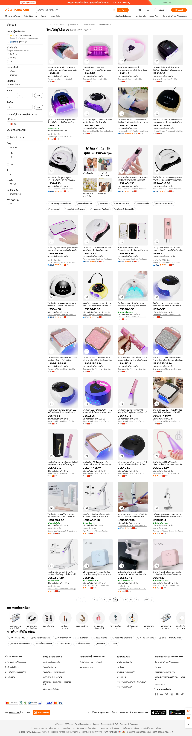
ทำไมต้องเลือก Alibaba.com (16, 662)
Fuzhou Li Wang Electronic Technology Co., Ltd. (133, 317)
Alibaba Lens (14, 712)
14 (120, 600)
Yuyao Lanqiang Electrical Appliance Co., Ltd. (63, 189)
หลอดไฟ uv (101, 644)
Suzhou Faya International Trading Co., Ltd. (63, 589)
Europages (134, 724)
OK (38, 95)
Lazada (96, 724)
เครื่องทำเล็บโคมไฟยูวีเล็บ (125, 209)
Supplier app (103, 712)
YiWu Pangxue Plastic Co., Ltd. (60, 136)
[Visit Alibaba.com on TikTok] (182, 694)
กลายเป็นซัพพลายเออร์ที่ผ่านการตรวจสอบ (170, 678)
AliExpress (59, 724)
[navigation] (25, 312)
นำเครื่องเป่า (84, 638)
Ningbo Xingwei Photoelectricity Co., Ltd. (168, 131)
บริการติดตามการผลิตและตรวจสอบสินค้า (57, 683)
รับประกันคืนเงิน (49, 667)
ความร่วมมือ (160, 684)
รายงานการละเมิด (124, 687)
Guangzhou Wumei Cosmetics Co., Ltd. (168, 531)
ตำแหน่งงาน (10, 677)
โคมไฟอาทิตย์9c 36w (64, 638)
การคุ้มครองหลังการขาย (52, 677)
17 (136, 600)
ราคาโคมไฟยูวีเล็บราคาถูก (76, 209)
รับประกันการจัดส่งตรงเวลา (54, 672)
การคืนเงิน (121, 677)
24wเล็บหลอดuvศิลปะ (18, 638)
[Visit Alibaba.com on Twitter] (166, 694)
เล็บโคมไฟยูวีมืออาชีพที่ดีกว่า (61, 204)
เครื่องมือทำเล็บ (89, 25)
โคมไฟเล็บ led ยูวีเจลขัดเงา (20, 644)
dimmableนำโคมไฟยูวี (101, 209)
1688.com (69, 724)
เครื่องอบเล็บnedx (84, 644)
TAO (116, 724)
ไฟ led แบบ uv (65, 644)
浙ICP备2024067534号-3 (162, 732)
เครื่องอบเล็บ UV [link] (105, 25)
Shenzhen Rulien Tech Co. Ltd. (60, 79)
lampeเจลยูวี (55, 209)
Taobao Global (106, 724)
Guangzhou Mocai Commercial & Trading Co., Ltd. (98, 585)
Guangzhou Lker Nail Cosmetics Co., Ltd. (98, 131)
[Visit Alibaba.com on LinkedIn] (161, 694)
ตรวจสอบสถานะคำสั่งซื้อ (165, 672)
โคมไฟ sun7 (103, 204)
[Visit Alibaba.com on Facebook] (156, 694)
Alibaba (49, 25)
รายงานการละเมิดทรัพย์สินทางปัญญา (132, 682)
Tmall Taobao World (83, 724)
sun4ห (115, 644)
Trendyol (123, 724)
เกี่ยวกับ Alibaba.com (13, 656)
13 (115, 600)
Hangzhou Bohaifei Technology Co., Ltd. (133, 131)
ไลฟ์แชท (120, 667)
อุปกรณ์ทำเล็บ (73, 25)
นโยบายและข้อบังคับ (51, 689)
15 (126, 600)
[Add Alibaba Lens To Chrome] (41, 712)
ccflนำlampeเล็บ (143, 204)
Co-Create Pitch (12, 667)
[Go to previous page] (78, 600)
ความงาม (60, 25)
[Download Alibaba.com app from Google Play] (178, 712)
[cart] (148, 10)
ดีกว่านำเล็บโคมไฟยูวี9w (164, 204)
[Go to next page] (152, 600)
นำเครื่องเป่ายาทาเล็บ (44, 644)
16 (131, 600)
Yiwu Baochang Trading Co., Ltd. (95, 531)
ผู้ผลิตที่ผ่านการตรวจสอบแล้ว (91, 662)
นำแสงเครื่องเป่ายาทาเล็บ (123, 638)
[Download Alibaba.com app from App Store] (159, 712)
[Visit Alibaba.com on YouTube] (177, 694)
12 (110, 600)
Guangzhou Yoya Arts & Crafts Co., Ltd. (63, 531)
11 (105, 600)
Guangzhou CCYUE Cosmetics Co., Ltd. (133, 526)
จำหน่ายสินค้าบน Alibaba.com (167, 662)
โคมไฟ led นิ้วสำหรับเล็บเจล (171, 638)
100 (146, 600)
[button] (114, 10)
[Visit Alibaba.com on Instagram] (171, 694)
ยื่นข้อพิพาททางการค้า (126, 672)
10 (100, 600)
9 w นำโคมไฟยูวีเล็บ (147, 638)
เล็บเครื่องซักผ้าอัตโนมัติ (41, 638)
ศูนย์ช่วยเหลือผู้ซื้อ (124, 662)
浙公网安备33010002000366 (138, 732)
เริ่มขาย (158, 667)
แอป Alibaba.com (141, 712)
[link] (188, 711)
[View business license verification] (119, 732)
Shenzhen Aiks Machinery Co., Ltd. (167, 315)
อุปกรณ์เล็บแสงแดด (85, 204)
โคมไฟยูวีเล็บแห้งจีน (122, 204)
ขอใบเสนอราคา (86, 667)
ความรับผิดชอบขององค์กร (15, 672)
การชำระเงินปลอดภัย (51, 662)
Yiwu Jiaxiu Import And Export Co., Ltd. (168, 473)
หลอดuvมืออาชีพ (101, 638)
